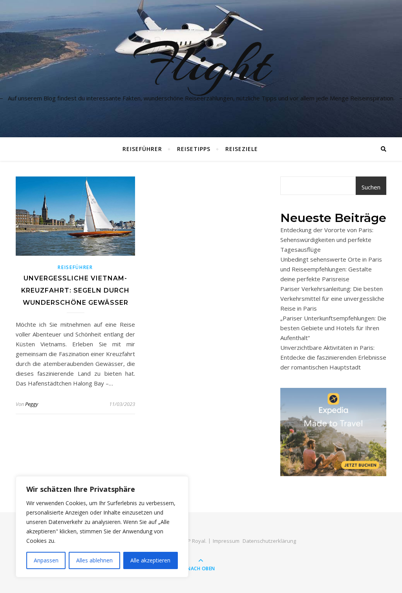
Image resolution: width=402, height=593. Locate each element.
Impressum (226, 540)
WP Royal (194, 540)
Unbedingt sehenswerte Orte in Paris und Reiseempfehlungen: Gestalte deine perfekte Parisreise (331, 269)
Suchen (371, 187)
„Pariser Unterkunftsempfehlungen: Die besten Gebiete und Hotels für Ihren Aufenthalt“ (333, 328)
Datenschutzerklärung (269, 540)
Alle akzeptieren (150, 560)
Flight (201, 64)
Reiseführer (142, 149)
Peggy (31, 403)
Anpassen (46, 560)
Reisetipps (193, 149)
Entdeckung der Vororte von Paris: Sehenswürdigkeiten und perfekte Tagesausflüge (326, 239)
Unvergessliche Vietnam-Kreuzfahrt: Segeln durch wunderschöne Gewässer (75, 290)
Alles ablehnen (94, 560)
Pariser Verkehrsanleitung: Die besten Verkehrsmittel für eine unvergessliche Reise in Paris (332, 298)
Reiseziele (241, 149)
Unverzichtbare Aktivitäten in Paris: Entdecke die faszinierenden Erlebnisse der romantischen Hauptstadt (333, 357)
